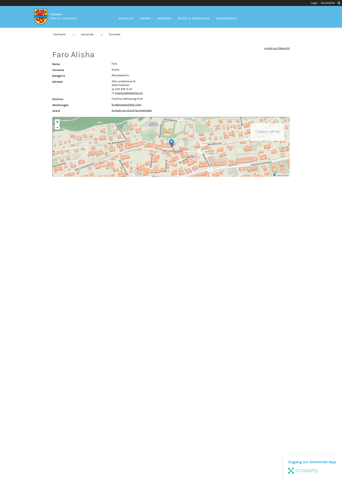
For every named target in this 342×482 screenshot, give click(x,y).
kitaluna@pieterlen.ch (129, 93)
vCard (56, 111)
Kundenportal (226, 18)
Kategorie (58, 75)
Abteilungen (60, 105)
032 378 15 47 (123, 89)
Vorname (58, 70)
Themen (145, 18)
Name (56, 64)
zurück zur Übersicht (277, 48)
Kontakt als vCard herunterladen (132, 110)
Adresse (57, 81)
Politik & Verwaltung (194, 18)
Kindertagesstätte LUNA (126, 104)
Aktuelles (125, 18)
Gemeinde (164, 18)
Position (57, 99)
